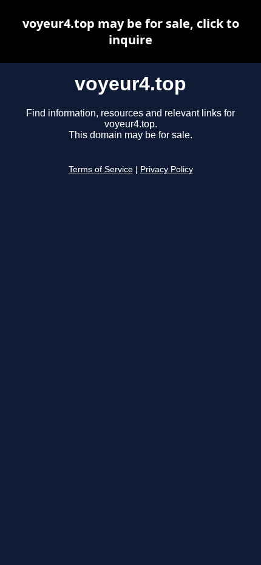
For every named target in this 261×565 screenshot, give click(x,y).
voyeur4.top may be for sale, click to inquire (130, 31)
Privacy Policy (166, 169)
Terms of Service (101, 169)
